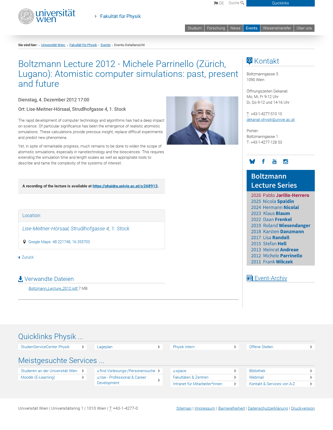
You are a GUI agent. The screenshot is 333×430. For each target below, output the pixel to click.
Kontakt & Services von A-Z (272, 384)
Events (252, 28)
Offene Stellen (261, 347)
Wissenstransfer (277, 28)
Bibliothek (257, 370)
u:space (179, 370)
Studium (195, 28)
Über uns (304, 28)
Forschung (216, 28)
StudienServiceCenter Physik (45, 347)
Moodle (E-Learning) (38, 377)
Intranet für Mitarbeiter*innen (197, 384)
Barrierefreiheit (231, 408)
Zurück (28, 257)
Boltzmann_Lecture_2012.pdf (54, 288)
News (235, 28)
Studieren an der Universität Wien (49, 370)
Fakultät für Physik (120, 16)
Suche (234, 3)
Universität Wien (53, 45)
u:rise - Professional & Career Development (121, 380)
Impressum (205, 408)
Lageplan (104, 347)
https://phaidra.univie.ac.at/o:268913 (125, 186)
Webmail (256, 377)
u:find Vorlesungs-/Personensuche (126, 370)
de (221, 3)
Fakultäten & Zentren (190, 377)
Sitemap (183, 408)
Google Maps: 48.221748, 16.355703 (59, 241)
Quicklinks (280, 3)
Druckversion (303, 408)
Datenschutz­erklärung (268, 408)
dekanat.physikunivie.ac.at (271, 119)
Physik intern (184, 347)
